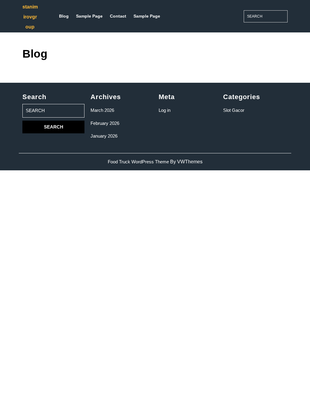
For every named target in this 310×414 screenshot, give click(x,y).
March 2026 (102, 110)
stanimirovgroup (30, 16)
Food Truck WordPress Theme (138, 161)
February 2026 (105, 123)
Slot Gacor (233, 110)
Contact (118, 16)
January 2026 (104, 136)
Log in (164, 110)
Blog (64, 16)
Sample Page (89, 16)
